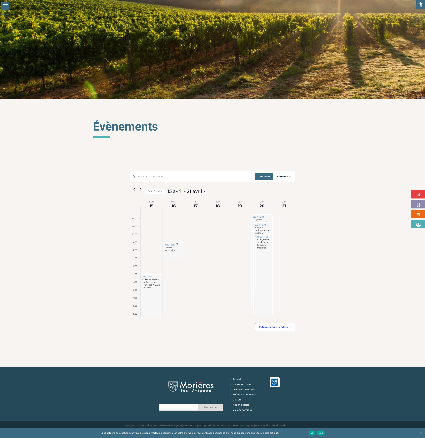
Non (320, 433)
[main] (212, 259)
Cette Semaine (155, 191)
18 (218, 205)
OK (312, 433)
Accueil (237, 379)
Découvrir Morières (244, 389)
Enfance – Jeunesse (244, 394)
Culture (237, 399)
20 (261, 205)
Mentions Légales (243, 425)
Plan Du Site (262, 425)
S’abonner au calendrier (273, 327)
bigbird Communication (216, 425)
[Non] (421, 433)
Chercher (264, 176)
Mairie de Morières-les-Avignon (163, 425)
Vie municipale (242, 384)
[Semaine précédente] (134, 189)
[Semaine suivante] (141, 189)
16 (174, 205)
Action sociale (241, 404)
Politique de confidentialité (293, 433)
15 (151, 205)
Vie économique (243, 409)
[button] (420, 4)
